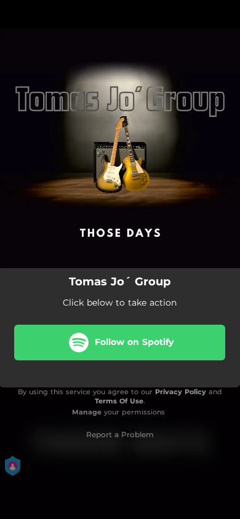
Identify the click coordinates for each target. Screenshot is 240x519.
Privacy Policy (180, 391)
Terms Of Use (119, 401)
